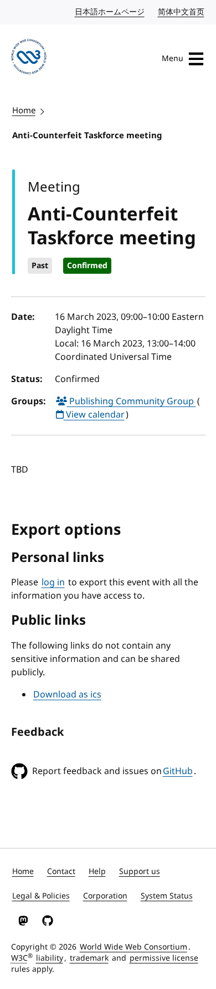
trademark (89, 958)
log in (53, 582)
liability (49, 958)
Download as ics (67, 694)
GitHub (178, 771)
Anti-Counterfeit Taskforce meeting (87, 135)
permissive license (164, 958)
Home (23, 110)
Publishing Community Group (131, 401)
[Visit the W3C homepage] (29, 58)
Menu (172, 58)
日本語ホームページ (110, 12)
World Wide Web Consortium (133, 947)
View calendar (94, 414)
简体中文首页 (181, 12)
